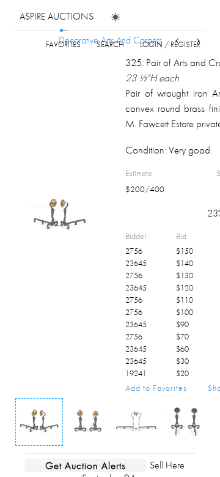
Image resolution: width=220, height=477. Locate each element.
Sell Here (167, 465)
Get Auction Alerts (85, 465)
